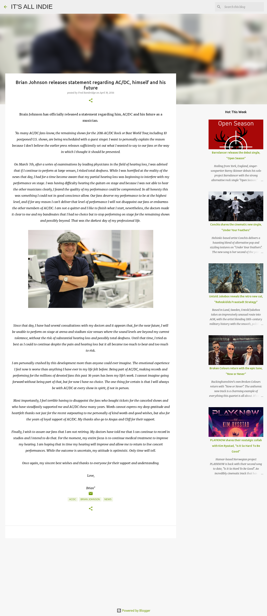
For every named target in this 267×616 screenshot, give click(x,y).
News (107, 499)
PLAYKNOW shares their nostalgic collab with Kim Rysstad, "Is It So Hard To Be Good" (236, 446)
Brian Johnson (90, 499)
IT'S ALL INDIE (32, 6)
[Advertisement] (91, 571)
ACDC (72, 499)
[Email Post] (90, 495)
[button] (90, 100)
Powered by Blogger (135, 610)
